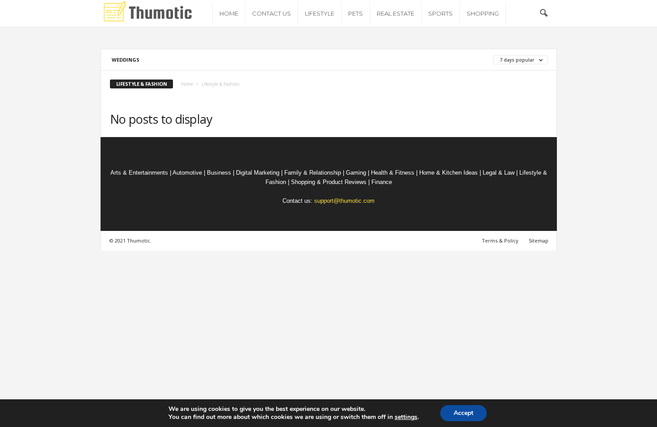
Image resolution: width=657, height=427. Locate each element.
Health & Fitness (392, 172)
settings (406, 417)
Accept (463, 413)
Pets (355, 13)
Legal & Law (498, 172)
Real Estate (395, 13)
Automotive (187, 172)
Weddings (125, 59)
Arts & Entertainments (139, 172)
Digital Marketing (257, 172)
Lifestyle (319, 13)
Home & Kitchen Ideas (448, 172)
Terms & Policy (500, 240)
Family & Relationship (312, 172)
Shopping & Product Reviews (328, 182)
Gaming (356, 172)
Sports (440, 13)
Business (219, 172)
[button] (543, 13)
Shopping (483, 13)
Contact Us (271, 13)
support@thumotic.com (344, 200)
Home (228, 13)
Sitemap (538, 240)
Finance (381, 182)
